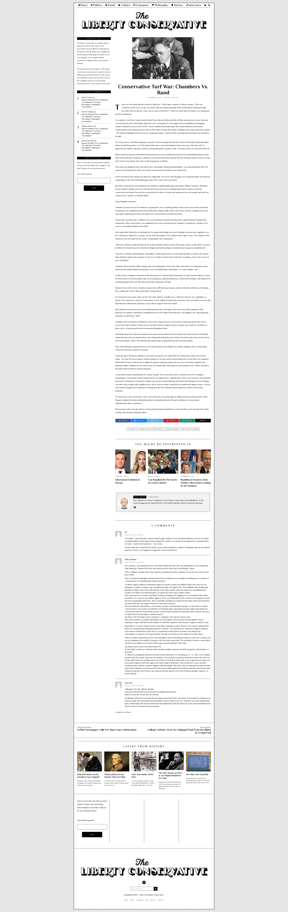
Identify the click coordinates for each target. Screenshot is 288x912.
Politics (175, 97)
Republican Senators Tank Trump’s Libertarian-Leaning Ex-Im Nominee (196, 482)
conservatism (144, 429)
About (126, 900)
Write (132, 900)
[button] (156, 889)
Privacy (153, 900)
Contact (161, 900)
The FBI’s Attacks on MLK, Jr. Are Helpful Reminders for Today (170, 775)
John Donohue (130, 559)
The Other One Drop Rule (197, 774)
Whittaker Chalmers (190, 429)
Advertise (140, 900)
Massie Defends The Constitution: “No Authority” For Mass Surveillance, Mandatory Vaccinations (95, 103)
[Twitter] (205, 5)
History (167, 97)
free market (158, 429)
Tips (146, 900)
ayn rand (131, 429)
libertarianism (172, 429)
